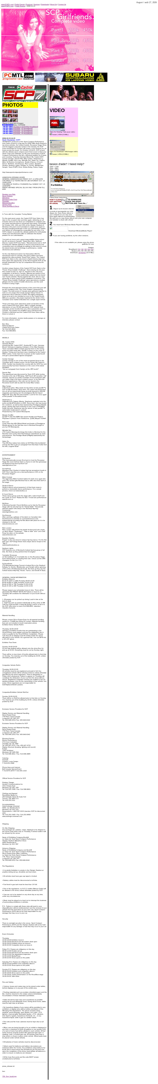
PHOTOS (12, 105)
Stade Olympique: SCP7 (11, 140)
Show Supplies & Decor (10, 206)
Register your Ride (8, 194)
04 (89, 249)
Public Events (20, 4)
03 (86, 249)
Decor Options (7, 196)
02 (82, 249)
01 (79, 249)
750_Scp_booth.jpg (9, 1076)
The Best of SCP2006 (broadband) (25, 126)
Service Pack (7, 204)
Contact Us (62, 4)
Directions (5, 198)
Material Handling (8, 203)
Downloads (45, 4)
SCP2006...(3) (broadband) (23, 130)
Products (29, 4)
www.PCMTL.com (7, 4)
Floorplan (5, 201)
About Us (53, 4)
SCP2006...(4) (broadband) (23, 132)
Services (37, 4)
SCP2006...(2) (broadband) (23, 128)
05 (92, 249)
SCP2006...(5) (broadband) (23, 133)
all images (82, 252)
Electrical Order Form (9, 199)
